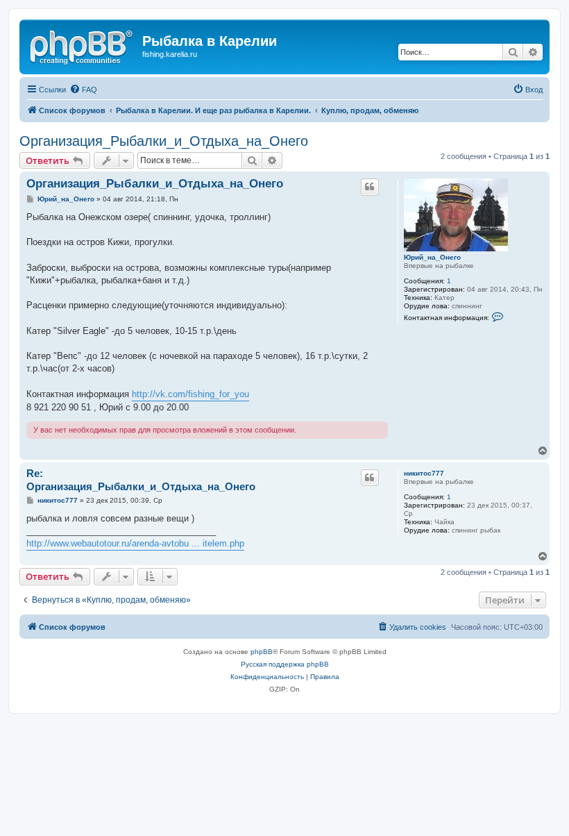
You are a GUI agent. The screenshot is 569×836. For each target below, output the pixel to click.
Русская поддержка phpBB (285, 664)
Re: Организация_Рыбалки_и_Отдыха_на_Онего (140, 479)
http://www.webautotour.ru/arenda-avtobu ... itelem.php (135, 543)
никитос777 (424, 473)
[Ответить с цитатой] (370, 186)
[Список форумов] (82, 45)
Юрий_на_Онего (432, 257)
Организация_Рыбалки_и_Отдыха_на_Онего (163, 141)
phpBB (261, 651)
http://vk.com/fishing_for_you (190, 394)
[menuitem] (83, 89)
